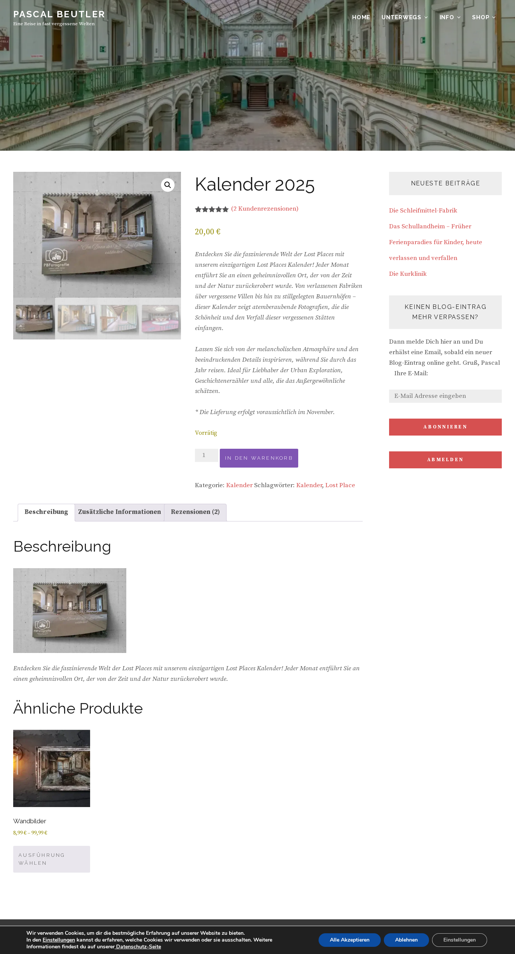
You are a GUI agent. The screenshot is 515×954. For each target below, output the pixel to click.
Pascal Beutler (59, 14)
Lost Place (340, 485)
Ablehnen (406, 939)
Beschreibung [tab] (46, 512)
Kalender (239, 485)
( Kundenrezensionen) (265, 209)
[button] (168, 185)
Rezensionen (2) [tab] (195, 512)
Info (447, 17)
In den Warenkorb (259, 458)
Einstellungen (59, 940)
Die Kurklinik (408, 274)
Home (361, 17)
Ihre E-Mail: (411, 373)
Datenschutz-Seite (138, 946)
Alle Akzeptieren (349, 939)
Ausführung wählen (42, 859)
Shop (480, 17)
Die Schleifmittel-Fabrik (423, 210)
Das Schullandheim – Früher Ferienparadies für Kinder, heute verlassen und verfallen (435, 242)
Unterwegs (402, 17)
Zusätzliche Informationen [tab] (119, 512)
